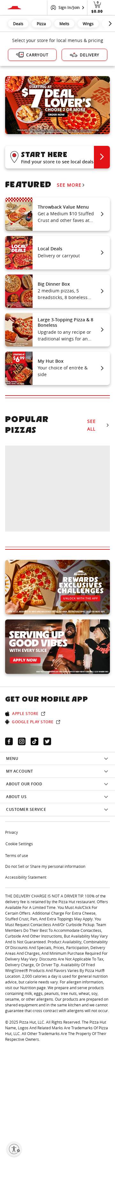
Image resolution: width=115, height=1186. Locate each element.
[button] (57, 157)
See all (91, 425)
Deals (18, 23)
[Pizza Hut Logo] (14, 7)
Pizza (41, 23)
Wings (88, 23)
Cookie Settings (19, 843)
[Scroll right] (110, 24)
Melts (64, 23)
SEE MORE (69, 185)
